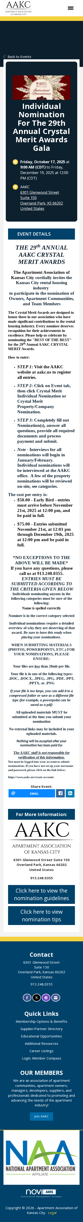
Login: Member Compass (41, 1058)
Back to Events (19, 56)
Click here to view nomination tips (42, 915)
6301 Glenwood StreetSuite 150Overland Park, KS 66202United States (41, 200)
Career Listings (41, 1050)
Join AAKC (41, 1116)
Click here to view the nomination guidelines (41, 894)
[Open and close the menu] (55, 8)
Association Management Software (41, 1196)
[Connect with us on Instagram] (46, 998)
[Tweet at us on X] (36, 998)
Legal (52, 1212)
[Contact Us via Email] (55, 998)
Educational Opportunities (41, 1036)
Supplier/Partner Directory (42, 1028)
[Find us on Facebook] (27, 998)
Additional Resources (41, 1043)
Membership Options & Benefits (41, 1021)
